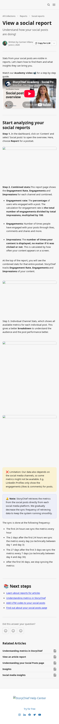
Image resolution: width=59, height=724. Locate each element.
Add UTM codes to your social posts (25, 602)
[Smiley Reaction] (21, 631)
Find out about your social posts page (26, 607)
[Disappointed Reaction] (6, 631)
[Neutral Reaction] (13, 631)
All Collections (9, 16)
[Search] (48, 5)
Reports (23, 16)
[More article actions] (54, 43)
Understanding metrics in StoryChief (26, 597)
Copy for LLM (44, 43)
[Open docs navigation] (53, 5)
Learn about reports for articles (23, 592)
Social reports (38, 16)
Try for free (29, 708)
